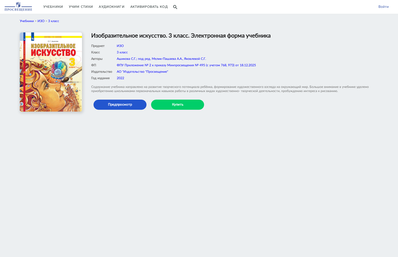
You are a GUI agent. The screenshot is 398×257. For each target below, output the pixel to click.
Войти (383, 7)
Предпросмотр (120, 104)
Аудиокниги (111, 7)
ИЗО (41, 21)
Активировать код (149, 7)
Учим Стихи (81, 7)
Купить (177, 104)
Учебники (53, 7)
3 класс (53, 21)
